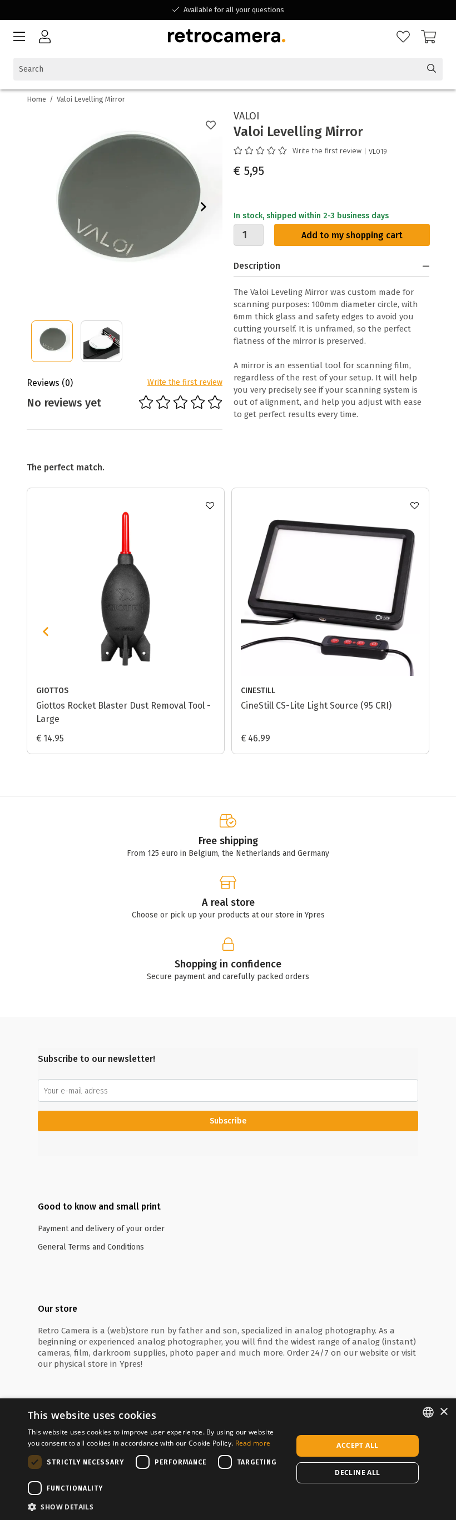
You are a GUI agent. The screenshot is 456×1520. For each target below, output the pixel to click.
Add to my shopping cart (352, 235)
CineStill (258, 690)
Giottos (52, 690)
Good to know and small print (99, 1206)
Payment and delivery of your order (101, 1228)
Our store (57, 1308)
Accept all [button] (357, 1445)
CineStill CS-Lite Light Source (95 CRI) (316, 705)
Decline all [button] (357, 1472)
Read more (253, 1443)
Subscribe (228, 1121)
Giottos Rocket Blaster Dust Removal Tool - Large (123, 712)
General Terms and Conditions (91, 1247)
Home (36, 99)
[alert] (228, 1459)
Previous (45, 631)
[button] (156, 1506)
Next (203, 206)
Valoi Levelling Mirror (91, 99)
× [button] (443, 1412)
